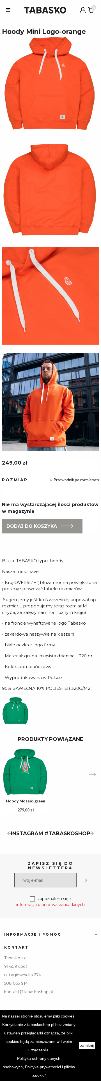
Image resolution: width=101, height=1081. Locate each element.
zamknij (87, 1045)
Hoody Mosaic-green (25, 800)
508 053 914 (16, 983)
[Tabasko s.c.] (45, 10)
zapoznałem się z (50, 901)
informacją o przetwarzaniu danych (50, 904)
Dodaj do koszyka (31, 526)
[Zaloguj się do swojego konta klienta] (83, 10)
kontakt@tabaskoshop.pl (28, 991)
